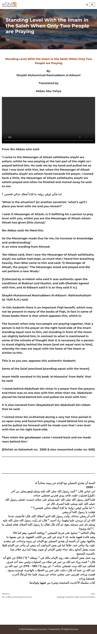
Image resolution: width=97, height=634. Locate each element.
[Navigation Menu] (92, 4)
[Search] (87, 5)
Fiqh (7, 40)
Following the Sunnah (36, 629)
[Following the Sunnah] (9, 4)
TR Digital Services (69, 629)
